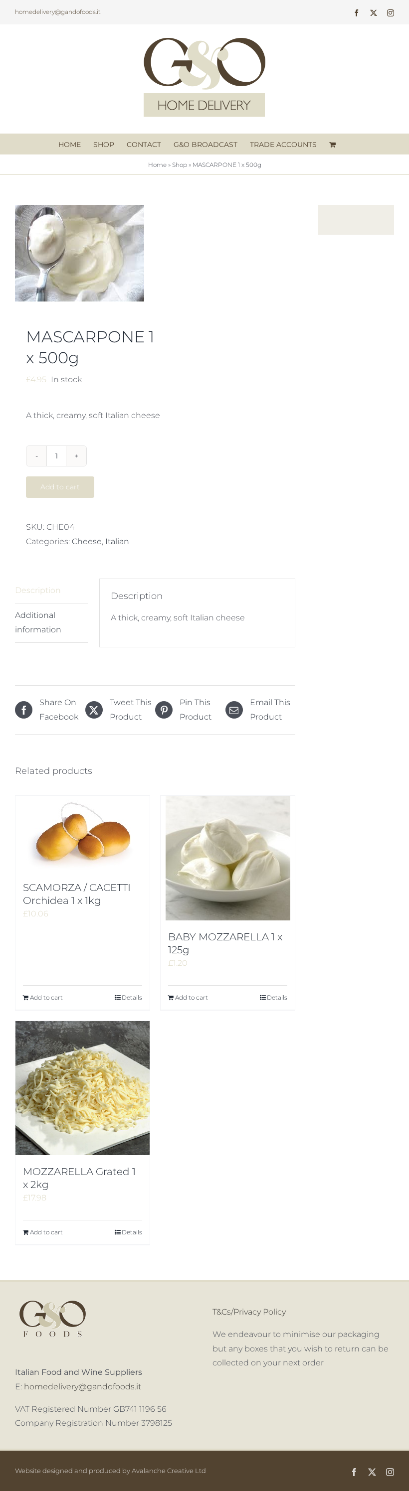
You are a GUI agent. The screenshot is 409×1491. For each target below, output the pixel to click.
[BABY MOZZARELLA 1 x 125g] (228, 858)
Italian (117, 541)
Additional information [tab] (38, 622)
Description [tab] (38, 590)
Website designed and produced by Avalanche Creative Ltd (110, 1471)
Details (132, 997)
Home (157, 164)
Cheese (87, 541)
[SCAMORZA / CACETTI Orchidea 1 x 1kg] (82, 833)
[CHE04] (82, 253)
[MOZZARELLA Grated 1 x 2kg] (82, 1088)
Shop (179, 164)
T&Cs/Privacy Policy (249, 1312)
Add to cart (60, 486)
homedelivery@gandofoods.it (58, 11)
